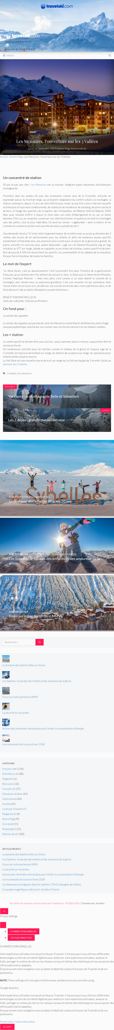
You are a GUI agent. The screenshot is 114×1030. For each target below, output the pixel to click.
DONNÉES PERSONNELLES (23, 931)
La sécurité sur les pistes (15, 712)
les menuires (25, 373)
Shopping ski (9, 829)
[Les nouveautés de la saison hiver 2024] (6, 740)
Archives (100, 903)
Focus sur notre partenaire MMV (20, 696)
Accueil (4, 156)
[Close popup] (3, 925)
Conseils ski (9, 788)
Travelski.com (87, 903)
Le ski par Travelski (12, 808)
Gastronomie (9, 798)
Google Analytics (21, 937)
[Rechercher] (39, 642)
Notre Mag (64, 148)
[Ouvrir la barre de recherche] (110, 55)
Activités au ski (10, 773)
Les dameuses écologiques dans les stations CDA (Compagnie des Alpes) (41, 884)
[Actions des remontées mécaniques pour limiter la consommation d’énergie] (6, 725)
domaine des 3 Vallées (15, 364)
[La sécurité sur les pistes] (6, 709)
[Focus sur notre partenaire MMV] (57, 629)
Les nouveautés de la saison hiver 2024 (23, 744)
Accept (7, 1027)
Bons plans (8, 783)
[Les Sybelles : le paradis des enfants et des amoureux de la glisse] (57, 572)
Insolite (6, 803)
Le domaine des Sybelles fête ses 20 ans (23, 665)
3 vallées (12, 373)
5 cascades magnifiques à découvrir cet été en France (30, 889)
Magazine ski (9, 813)
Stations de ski (78, 148)
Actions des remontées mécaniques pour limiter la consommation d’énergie (43, 728)
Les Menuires (38, 184)
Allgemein (7, 778)
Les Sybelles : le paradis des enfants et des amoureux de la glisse (36, 681)
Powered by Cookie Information (17, 1021)
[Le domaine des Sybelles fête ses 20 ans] (57, 514)
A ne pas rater (9, 768)
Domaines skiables (12, 793)
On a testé (7, 824)
